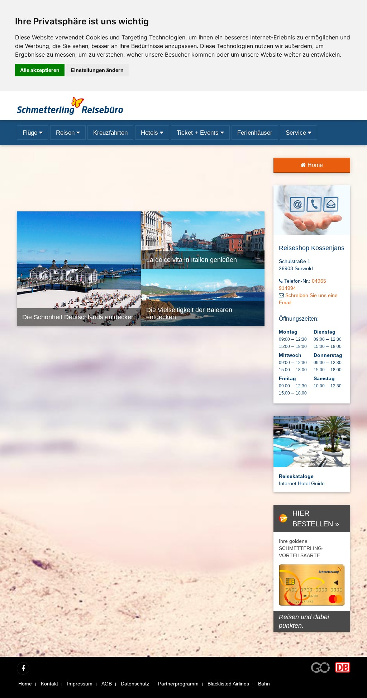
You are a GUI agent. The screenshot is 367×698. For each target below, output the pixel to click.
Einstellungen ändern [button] (97, 70)
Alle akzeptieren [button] (39, 70)
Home (314, 165)
